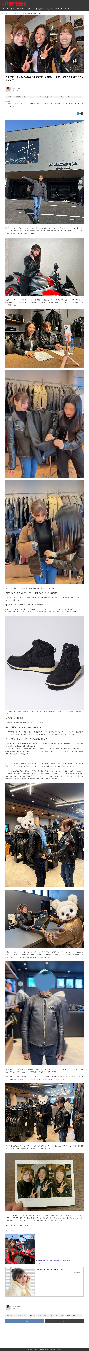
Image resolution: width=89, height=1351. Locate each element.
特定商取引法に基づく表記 (54, 1349)
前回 (16, 103)
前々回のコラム (78, 302)
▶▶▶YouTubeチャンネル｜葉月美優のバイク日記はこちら (54, 1260)
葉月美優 (15, 90)
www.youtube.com (41, 1263)
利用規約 (29, 1349)
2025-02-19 (16, 88)
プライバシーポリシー (40, 1349)
